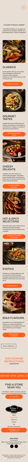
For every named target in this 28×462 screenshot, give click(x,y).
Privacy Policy (10, 458)
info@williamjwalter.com (14, 444)
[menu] (23, 7)
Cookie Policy (17, 458)
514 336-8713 (14, 440)
